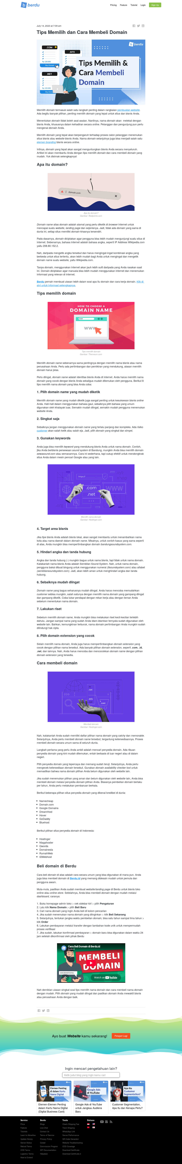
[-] (102, 1122)
